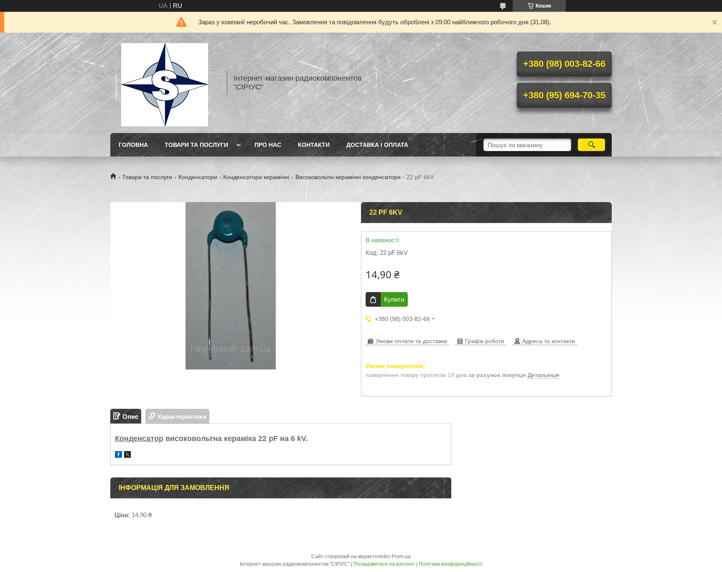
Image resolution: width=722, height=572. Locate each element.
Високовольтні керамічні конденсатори (348, 177)
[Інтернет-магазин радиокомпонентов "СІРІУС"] (164, 83)
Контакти (314, 144)
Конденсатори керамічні (256, 177)
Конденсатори (197, 177)
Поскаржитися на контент (384, 564)
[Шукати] (591, 145)
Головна (133, 144)
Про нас (267, 144)
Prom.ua (401, 556)
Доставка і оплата (377, 144)
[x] (127, 455)
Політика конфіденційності (451, 564)
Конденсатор (139, 438)
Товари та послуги (196, 144)
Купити (394, 299)
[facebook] (118, 455)
